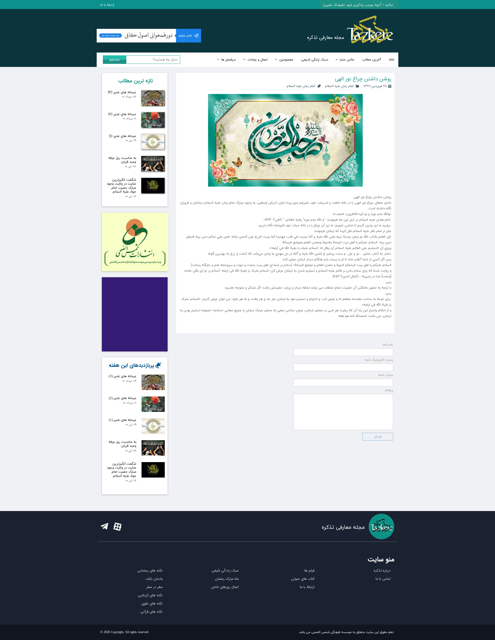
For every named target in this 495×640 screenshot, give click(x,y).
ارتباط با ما (107, 5)
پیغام (389, 390)
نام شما (388, 344)
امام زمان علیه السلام (339, 86)
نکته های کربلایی (150, 595)
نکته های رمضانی (150, 570)
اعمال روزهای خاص (225, 587)
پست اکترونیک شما (379, 360)
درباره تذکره (382, 570)
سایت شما (385, 375)
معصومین (286, 59)
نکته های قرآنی (152, 612)
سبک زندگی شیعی (314, 59)
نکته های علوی (152, 603)
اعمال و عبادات (258, 59)
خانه (391, 59)
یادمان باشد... (153, 579)
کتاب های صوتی (303, 579)
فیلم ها (309, 570)
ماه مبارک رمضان (227, 579)
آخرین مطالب (371, 59)
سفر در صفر (154, 587)
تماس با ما (383, 579)
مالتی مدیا (347, 59)
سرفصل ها (228, 59)
